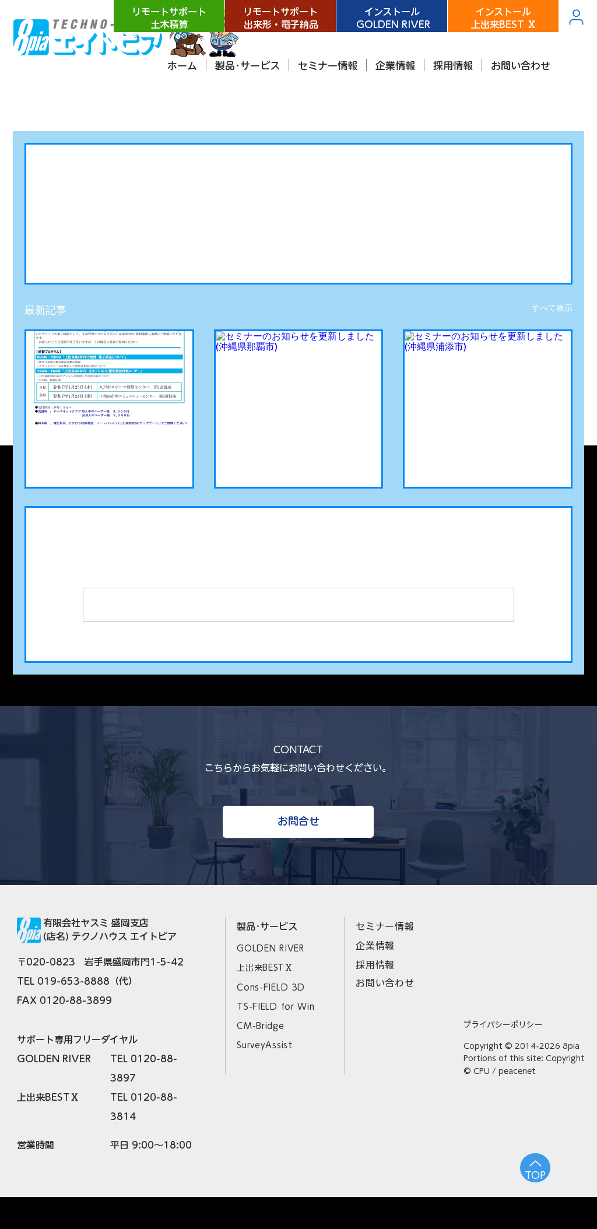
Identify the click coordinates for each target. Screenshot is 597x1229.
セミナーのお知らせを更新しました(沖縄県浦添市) (487, 452)
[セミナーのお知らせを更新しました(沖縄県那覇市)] (299, 377)
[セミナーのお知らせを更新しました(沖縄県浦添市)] (488, 377)
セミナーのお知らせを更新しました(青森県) (108, 452)
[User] (576, 17)
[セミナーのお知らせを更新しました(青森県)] (109, 377)
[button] (247, 65)
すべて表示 (552, 308)
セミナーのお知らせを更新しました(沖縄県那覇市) (298, 452)
